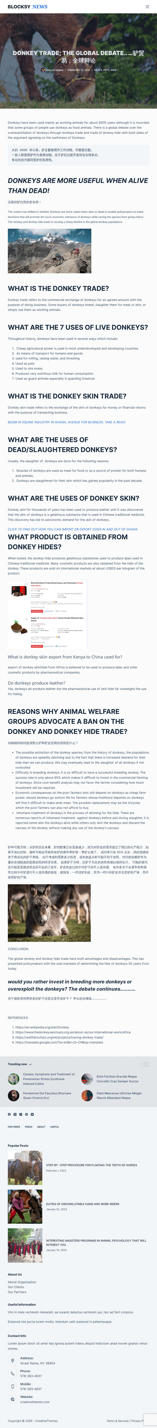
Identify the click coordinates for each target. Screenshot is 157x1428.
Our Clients (16, 1287)
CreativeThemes (46, 1421)
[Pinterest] (26, 1114)
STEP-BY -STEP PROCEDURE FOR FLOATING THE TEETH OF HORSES (91, 1165)
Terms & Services (118, 1420)
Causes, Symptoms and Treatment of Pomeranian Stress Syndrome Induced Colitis (49, 1079)
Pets (106, 70)
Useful (54, 1126)
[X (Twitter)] (15, 1114)
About (41, 1126)
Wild (114, 70)
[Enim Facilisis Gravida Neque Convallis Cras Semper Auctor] (87, 1079)
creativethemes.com (35, 1402)
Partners (14, 1126)
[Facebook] (9, 1114)
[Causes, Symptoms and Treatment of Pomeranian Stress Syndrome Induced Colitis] (13, 1079)
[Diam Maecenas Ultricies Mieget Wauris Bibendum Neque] (87, 1095)
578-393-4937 (31, 1376)
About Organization (22, 1282)
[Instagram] (20, 1114)
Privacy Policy (140, 1420)
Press (28, 1126)
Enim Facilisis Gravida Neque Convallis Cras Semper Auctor (118, 1079)
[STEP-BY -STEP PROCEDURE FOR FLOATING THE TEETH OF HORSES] (25, 1168)
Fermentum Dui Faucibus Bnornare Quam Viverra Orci (47, 1095)
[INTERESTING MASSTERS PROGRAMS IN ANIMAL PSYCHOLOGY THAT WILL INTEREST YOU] (25, 1245)
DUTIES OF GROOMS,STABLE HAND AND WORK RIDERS (82, 1204)
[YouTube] (32, 1114)
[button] (78, 410)
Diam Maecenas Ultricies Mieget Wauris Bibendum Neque (119, 1095)
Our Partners (17, 1292)
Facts (98, 70)
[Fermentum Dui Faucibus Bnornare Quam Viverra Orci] (13, 1095)
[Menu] (147, 6)
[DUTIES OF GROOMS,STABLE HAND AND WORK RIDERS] (25, 1207)
